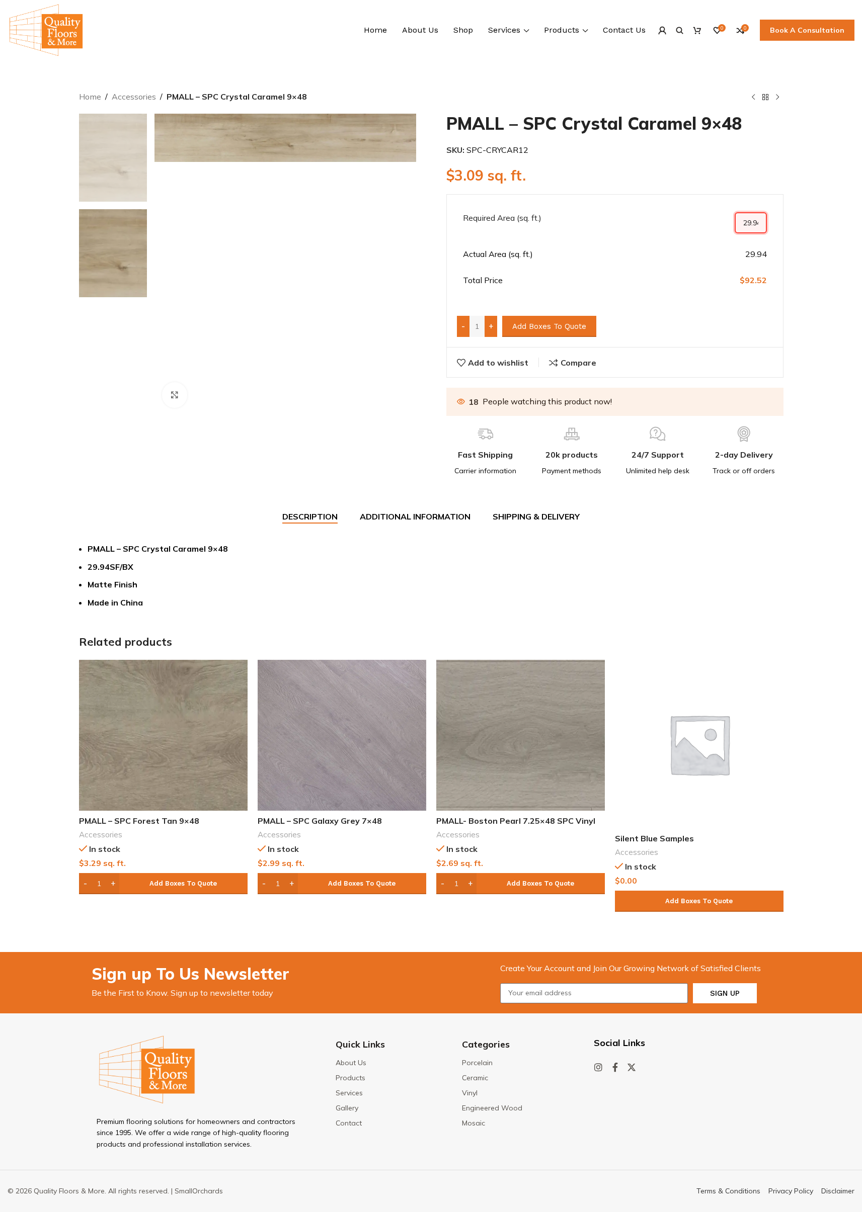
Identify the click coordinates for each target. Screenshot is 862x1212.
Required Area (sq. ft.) (502, 218)
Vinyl (470, 1092)
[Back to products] (765, 98)
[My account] (662, 30)
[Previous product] (753, 98)
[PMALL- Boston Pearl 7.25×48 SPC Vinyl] (520, 735)
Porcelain (477, 1062)
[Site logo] (46, 29)
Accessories (134, 97)
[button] (163, 883)
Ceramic (475, 1077)
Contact (349, 1123)
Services (349, 1092)
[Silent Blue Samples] (699, 744)
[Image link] (147, 1069)
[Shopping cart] (697, 30)
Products (350, 1077)
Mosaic (473, 1123)
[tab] (310, 517)
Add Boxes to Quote (549, 326)
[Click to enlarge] (174, 394)
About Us (351, 1062)
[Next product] (777, 98)
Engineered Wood (492, 1107)
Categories (486, 1044)
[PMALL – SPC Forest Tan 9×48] (163, 735)
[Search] (679, 30)
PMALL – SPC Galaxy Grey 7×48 (320, 821)
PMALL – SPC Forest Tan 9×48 (139, 821)
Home (90, 97)
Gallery (347, 1107)
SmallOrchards (199, 1190)
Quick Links (360, 1044)
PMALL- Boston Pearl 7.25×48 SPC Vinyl (515, 821)
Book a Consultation (807, 30)
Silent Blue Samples (654, 838)
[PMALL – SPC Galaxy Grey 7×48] (342, 735)
